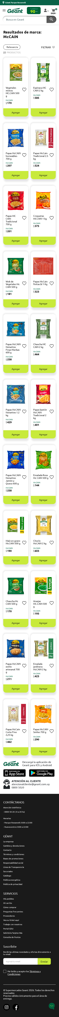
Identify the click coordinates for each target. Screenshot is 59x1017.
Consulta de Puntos (11, 937)
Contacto (7, 850)
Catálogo (7, 876)
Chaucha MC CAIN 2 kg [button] (39, 345)
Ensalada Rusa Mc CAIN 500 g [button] (40, 476)
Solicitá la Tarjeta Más (12, 933)
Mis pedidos (8, 899)
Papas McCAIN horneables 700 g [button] (13, 156)
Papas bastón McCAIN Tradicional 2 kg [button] (40, 413)
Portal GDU (8, 929)
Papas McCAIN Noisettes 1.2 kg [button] (13, 412)
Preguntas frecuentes (13, 911)
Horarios (7, 818)
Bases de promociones (13, 858)
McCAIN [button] (9, 100)
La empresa (8, 841)
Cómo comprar (9, 907)
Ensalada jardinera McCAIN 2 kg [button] (39, 666)
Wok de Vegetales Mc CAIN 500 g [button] (13, 284)
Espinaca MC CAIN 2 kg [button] (39, 89)
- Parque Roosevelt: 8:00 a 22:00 (17, 823)
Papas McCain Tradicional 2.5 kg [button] (40, 156)
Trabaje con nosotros (12, 924)
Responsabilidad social (13, 863)
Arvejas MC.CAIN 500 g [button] (40, 604)
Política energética (11, 880)
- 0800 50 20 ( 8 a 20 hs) (14, 812)
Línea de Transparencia (13, 867)
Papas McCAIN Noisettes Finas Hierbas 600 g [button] (13, 348)
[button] (4, 10)
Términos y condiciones (13, 854)
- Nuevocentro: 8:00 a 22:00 (15, 827)
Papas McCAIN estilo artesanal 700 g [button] (13, 667)
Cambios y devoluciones (13, 846)
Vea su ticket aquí (11, 920)
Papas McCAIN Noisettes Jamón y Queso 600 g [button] (13, 479)
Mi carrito (7, 903)
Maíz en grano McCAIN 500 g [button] (13, 542)
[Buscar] (51, 19)
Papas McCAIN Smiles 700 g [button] (40, 730)
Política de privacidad (12, 884)
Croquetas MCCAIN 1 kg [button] (40, 217)
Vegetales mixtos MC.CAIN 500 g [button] (12, 91)
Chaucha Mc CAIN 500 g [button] (12, 602)
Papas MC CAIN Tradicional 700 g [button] (11, 219)
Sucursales (8, 871)
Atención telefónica (12, 807)
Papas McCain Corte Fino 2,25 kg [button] (13, 732)
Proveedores (9, 916)
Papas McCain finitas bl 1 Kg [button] (40, 283)
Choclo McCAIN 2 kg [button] (39, 542)
